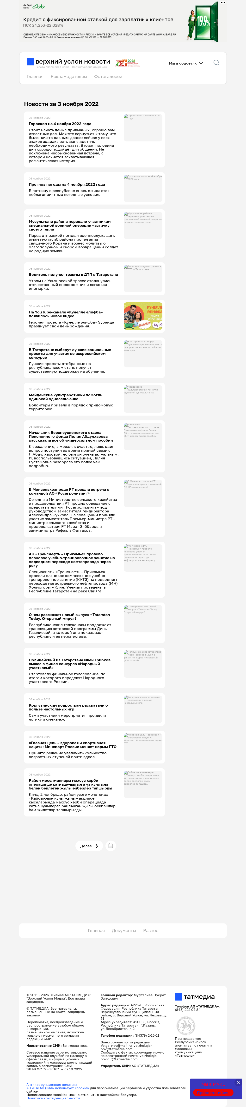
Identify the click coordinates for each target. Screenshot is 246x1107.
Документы (124, 930)
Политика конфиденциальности (53, 1098)
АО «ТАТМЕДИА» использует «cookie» (57, 1088)
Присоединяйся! (213, 1092)
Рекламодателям (69, 76)
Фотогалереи (108, 76)
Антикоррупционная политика (52, 1084)
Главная (35, 76)
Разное (150, 930)
